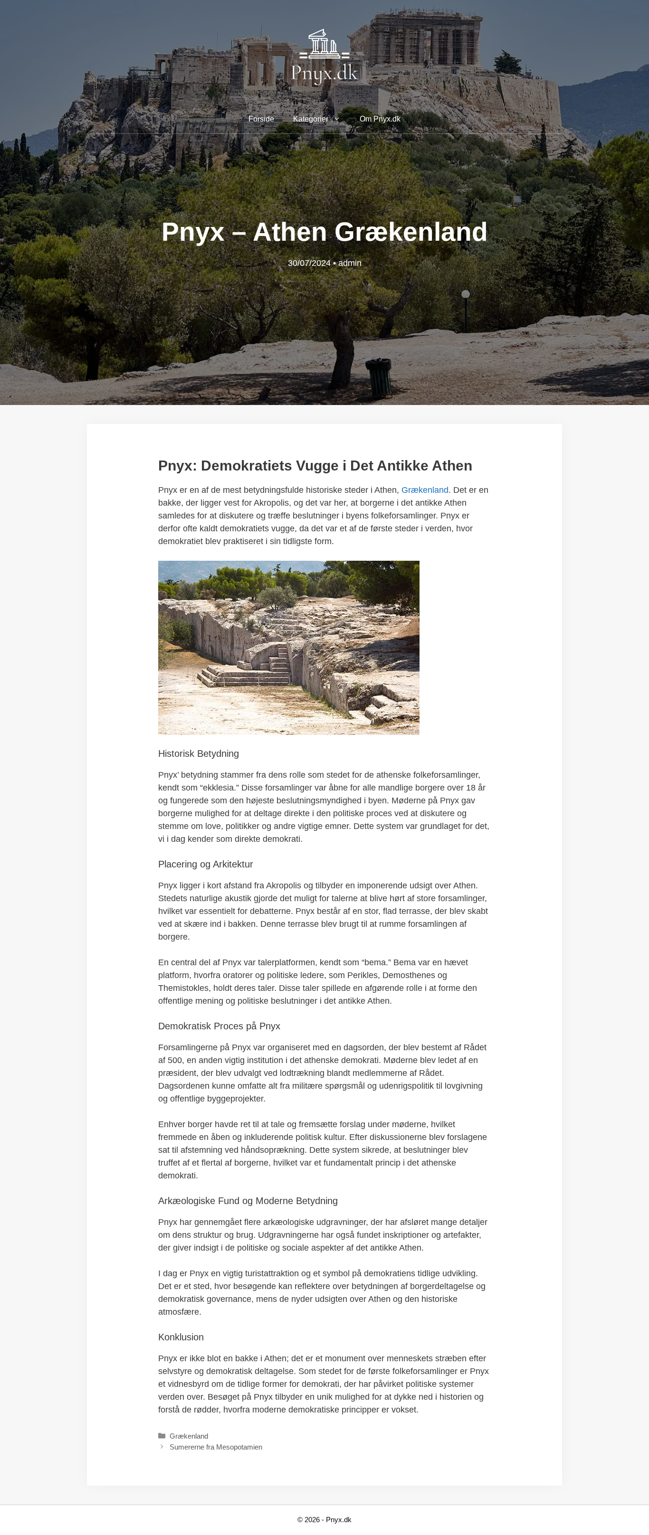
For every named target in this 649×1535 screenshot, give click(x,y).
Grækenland (425, 490)
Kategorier (310, 119)
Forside (261, 119)
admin (350, 263)
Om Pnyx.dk (380, 119)
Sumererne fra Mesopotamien (216, 1447)
